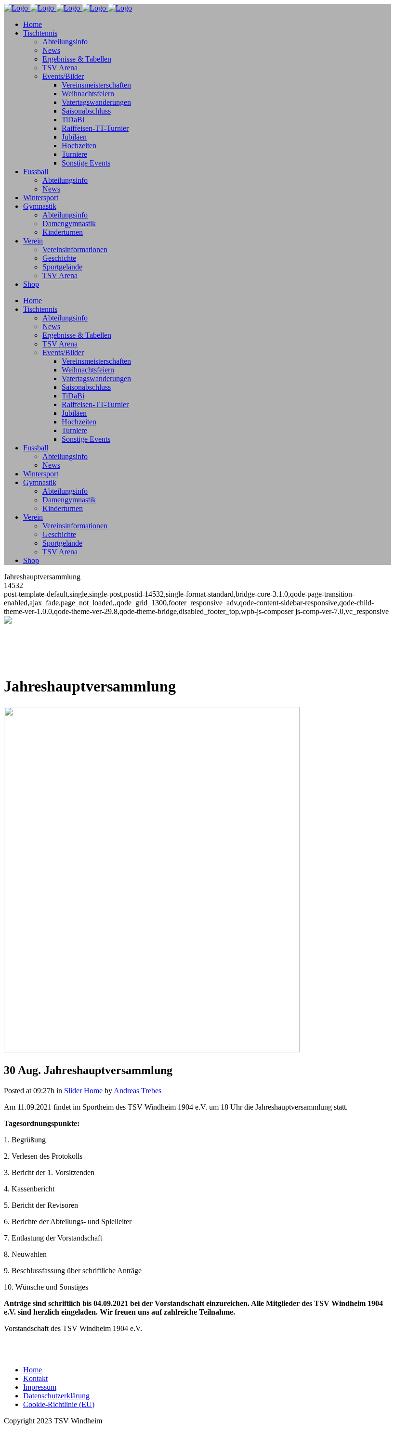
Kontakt (35, 1378)
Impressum (39, 1387)
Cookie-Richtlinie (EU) (58, 1404)
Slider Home (83, 1091)
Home (32, 1370)
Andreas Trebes (137, 1091)
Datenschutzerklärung (56, 1396)
